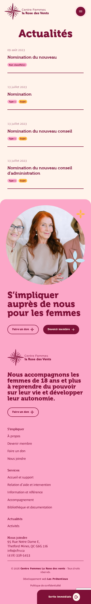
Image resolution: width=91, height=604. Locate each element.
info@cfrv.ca (16, 551)
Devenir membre (19, 444)
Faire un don (16, 451)
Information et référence (25, 492)
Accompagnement (20, 500)
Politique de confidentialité (45, 585)
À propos (13, 436)
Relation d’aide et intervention (29, 485)
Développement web (45, 578)
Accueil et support (20, 477)
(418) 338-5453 (18, 555)
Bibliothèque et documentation (29, 507)
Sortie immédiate (60, 596)
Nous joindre (16, 459)
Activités (13, 526)
